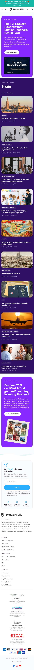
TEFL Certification (7, 540)
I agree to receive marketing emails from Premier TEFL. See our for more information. (18, 493)
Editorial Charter (6, 585)
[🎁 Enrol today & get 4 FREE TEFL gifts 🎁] (17, 3)
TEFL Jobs (4, 560)
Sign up (17, 487)
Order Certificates (7, 549)
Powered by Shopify (23, 658)
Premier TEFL (13, 658)
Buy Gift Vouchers (7, 579)
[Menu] (2, 9)
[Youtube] (20, 666)
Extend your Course (7, 546)
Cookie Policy (5, 582)
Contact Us (5, 573)
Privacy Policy (24, 493)
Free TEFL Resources (8, 557)
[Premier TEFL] (17, 515)
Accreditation (5, 576)
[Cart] (32, 9)
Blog (2, 563)
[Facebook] (14, 666)
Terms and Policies (17, 662)
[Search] (6, 9)
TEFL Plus (4, 543)
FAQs (3, 566)
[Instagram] (17, 666)
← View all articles (7, 93)
